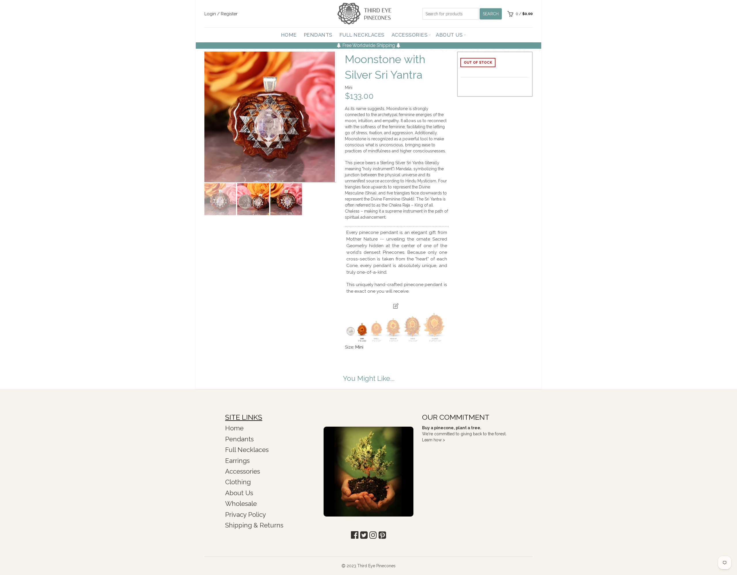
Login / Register (221, 13)
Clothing (238, 482)
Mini (359, 347)
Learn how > (433, 440)
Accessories (410, 35)
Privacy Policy (245, 514)
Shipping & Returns (254, 525)
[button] (355, 535)
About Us (449, 35)
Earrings (237, 460)
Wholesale (241, 503)
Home (289, 35)
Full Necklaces (362, 35)
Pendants (318, 35)
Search (491, 14)
